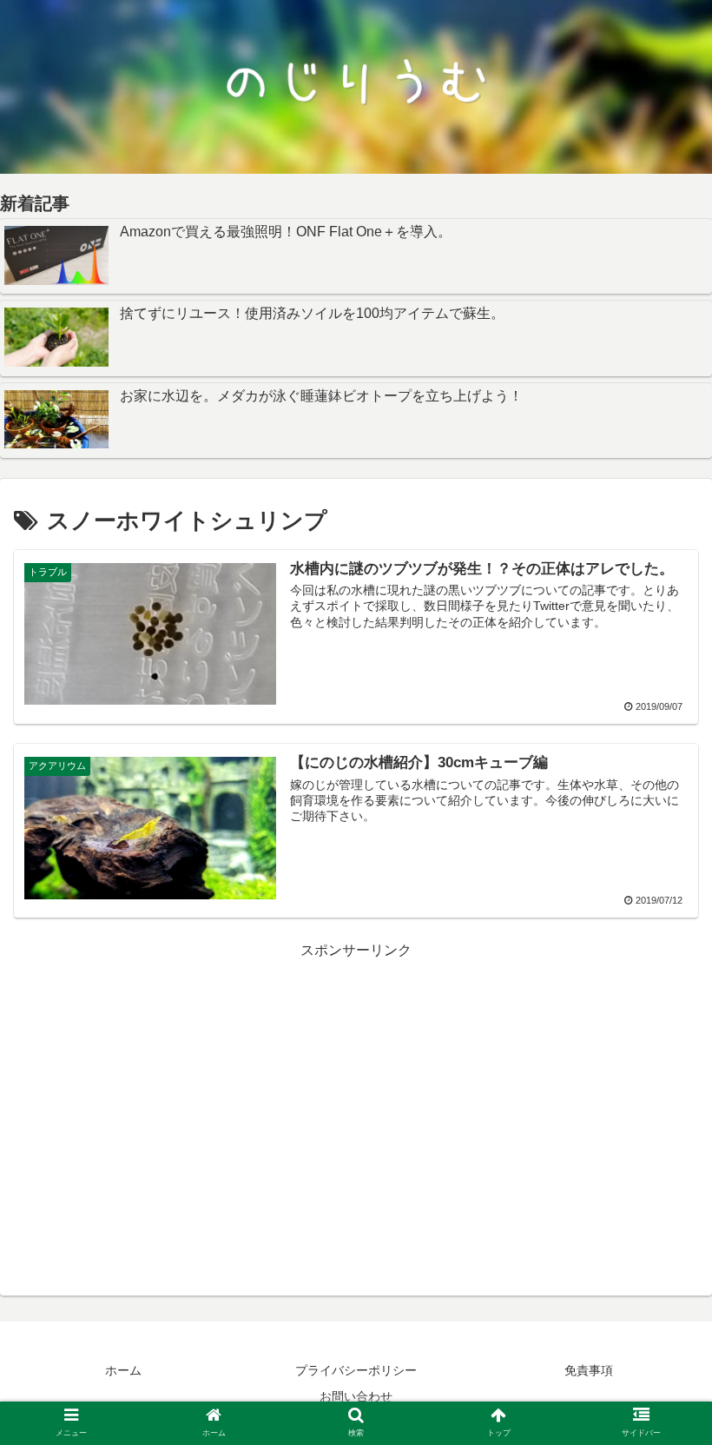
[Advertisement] (356, 1085)
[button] (658, 1386)
